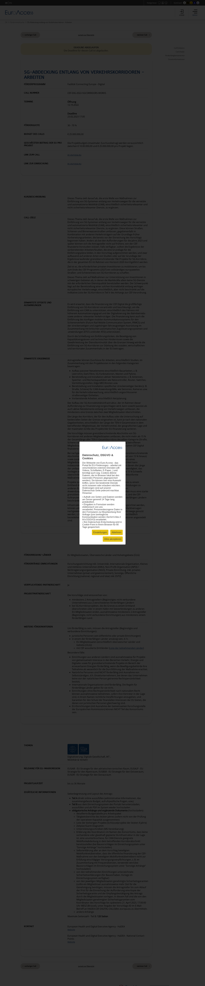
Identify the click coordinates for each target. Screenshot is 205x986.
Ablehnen (116, 532)
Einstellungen (100, 532)
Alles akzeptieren (112, 539)
